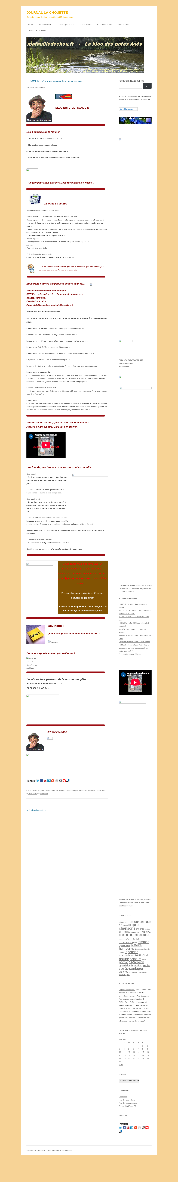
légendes (131, 952)
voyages (124, 974)
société (124, 968)
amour (134, 922)
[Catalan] (120, 105)
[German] (136, 105)
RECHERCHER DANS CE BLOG (131, 81)
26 (129, 1058)
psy (131, 962)
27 (134, 1058)
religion (139, 962)
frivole (127, 945)
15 (143, 1052)
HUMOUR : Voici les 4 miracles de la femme (54, 81)
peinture (135, 959)
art (120, 924)
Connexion (123, 1097)
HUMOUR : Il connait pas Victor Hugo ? (134, 645)
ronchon (138, 965)
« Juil (121, 1065)
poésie (123, 962)
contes (124, 932)
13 (134, 1052)
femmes (143, 942)
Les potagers (85, 25)
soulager (136, 968)
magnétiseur (126, 955)
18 (124, 1055)
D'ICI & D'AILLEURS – (127, 1002)
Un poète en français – (127, 996)
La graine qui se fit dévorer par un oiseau (134, 642)
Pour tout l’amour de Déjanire (130, 654)
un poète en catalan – (127, 990)
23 (148, 1055)
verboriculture (142, 972)
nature (124, 959)
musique (141, 955)
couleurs (138, 932)
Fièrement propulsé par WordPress (59, 1150)
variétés (123, 971)
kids (133, 948)
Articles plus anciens (35, 810)
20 (134, 1055)
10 (120, 1052)
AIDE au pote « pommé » (36, 30)
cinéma (147, 929)
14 (138, 1052)
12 (129, 1052)
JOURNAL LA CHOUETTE (47, 12)
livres (121, 952)
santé (146, 965)
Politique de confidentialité (35, 1150)
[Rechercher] (147, 86)
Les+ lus (147, 949)
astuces (125, 925)
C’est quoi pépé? (67, 25)
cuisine (146, 931)
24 (120, 1058)
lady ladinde (140, 949)
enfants (133, 938)
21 (138, 1055)
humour (104, 791)
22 (143, 1055)
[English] (128, 105)
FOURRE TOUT (123, 25)
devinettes (92, 791)
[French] (125, 105)
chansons (83, 791)
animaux (145, 921)
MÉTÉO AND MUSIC (104, 25)
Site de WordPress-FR (127, 1106)
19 (129, 1055)
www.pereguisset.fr (126, 363)
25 (124, 1058)
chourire (140, 928)
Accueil (29, 25)
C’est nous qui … (46, 25)
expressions (126, 942)
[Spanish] (123, 105)
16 (148, 1052)
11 (124, 1052)
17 (120, 1055)
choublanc (54, 791)
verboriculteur (133, 972)
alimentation (124, 922)
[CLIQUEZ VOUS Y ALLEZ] (50, 739)
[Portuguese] (133, 105)
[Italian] (130, 105)
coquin (132, 932)
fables (135, 942)
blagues (75, 791)
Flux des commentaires (128, 1103)
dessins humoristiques (134, 935)
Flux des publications (127, 1100)
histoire (136, 945)
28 (138, 1058)
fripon (99, 791)
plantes (144, 959)
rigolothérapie (126, 965)
